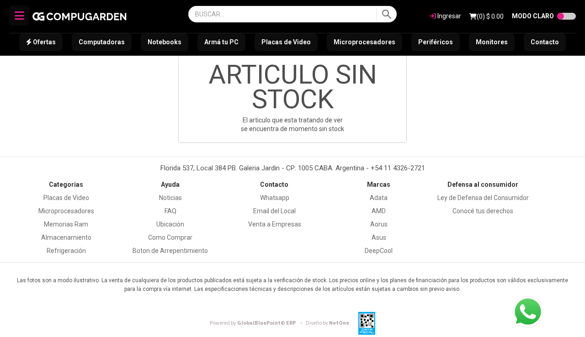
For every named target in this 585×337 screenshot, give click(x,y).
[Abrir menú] (19, 15)
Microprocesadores (364, 42)
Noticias (170, 197)
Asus (379, 237)
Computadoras (102, 42)
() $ (490, 16)
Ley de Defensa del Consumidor (483, 197)
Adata (379, 197)
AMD (379, 211)
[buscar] (386, 14)
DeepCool (379, 250)
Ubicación (170, 224)
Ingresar (448, 16)
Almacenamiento (66, 237)
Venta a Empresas (274, 224)
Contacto (545, 42)
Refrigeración (66, 250)
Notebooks (164, 42)
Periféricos (435, 42)
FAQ (170, 211)
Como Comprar (170, 237)
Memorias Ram (66, 224)
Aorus (379, 224)
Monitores (492, 42)
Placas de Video (286, 42)
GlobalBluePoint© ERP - (257, 323)
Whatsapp (274, 197)
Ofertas (44, 42)
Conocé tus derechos (482, 211)
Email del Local (274, 211)
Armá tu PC (221, 42)
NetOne (327, 323)
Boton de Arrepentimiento (170, 250)
